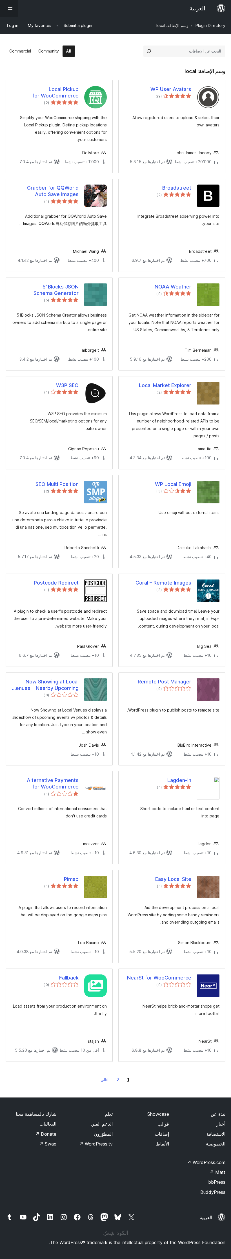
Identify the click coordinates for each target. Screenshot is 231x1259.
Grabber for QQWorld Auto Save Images (53, 191)
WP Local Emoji (173, 484)
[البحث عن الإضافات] (149, 51)
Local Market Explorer (165, 385)
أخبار (220, 1124)
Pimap (71, 879)
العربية (206, 1217)
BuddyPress (212, 1192)
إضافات (162, 1134)
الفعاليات (47, 1124)
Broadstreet (176, 188)
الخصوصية (215, 1144)
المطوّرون (103, 1134)
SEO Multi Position (57, 484)
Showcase (158, 1114)
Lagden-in (179, 780)
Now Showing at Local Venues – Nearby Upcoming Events (45, 685)
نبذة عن (218, 1114)
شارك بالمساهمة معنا (36, 1114)
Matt (217, 1172)
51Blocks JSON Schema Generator (56, 290)
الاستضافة (215, 1134)
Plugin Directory (210, 25)
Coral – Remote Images (163, 583)
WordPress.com (206, 1162)
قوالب (163, 1124)
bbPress (216, 1182)
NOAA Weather (173, 287)
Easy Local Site (173, 879)
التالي (105, 1079)
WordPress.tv (96, 1144)
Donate (45, 1134)
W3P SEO (67, 385)
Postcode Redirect (56, 583)
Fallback (69, 978)
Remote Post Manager (164, 682)
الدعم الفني (102, 1124)
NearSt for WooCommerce (159, 978)
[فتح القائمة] (9, 8)
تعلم (109, 1114)
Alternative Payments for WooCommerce (53, 783)
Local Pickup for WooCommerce (55, 92)
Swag (47, 1144)
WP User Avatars (170, 89)
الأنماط (162, 1144)
